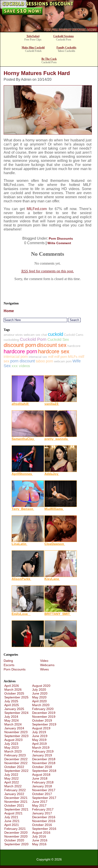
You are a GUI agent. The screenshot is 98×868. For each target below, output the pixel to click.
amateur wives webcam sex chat (25, 334)
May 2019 (39, 740)
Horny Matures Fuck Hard (37, 73)
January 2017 (42, 813)
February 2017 (43, 809)
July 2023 (11, 743)
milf (50, 357)
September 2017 (44, 798)
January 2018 (42, 786)
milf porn (60, 357)
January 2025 (14, 709)
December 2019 (43, 713)
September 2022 (16, 771)
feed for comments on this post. (47, 271)
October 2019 (42, 720)
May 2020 (39, 697)
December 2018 (43, 759)
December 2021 (16, 798)
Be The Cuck (49, 58)
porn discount (22, 361)
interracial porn (16, 357)
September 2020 (16, 844)
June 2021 (12, 821)
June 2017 (39, 801)
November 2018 (43, 763)
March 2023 (13, 751)
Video (44, 660)
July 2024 (11, 716)
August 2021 (13, 813)
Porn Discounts (61, 238)
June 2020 (39, 693)
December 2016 (43, 817)
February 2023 (15, 755)
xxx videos (21, 366)
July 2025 (11, 701)
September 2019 (44, 724)
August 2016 (41, 832)
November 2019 (43, 716)
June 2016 (39, 840)
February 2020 (43, 709)
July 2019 (39, 732)
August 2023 (13, 740)
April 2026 (11, 685)
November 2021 (16, 801)
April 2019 (39, 743)
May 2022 (11, 778)
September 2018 (44, 771)
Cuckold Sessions (63, 36)
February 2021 (15, 828)
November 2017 (43, 790)
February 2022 (15, 790)
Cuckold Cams (73, 334)
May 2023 (11, 747)
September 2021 (16, 809)
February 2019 (43, 751)
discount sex (52, 345)
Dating (8, 660)
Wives (44, 669)
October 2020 (14, 840)
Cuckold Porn (33, 339)
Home (9, 311)
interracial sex (38, 357)
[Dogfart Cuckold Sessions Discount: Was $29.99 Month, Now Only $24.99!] (49, 31)
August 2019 (41, 728)
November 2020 (16, 836)
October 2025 (14, 693)
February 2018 (43, 782)
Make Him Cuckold (33, 47)
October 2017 (42, 794)
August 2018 (41, 774)
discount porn (20, 345)
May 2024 (11, 720)
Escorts (9, 665)
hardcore (73, 346)
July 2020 (39, 689)
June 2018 (39, 778)
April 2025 (11, 705)
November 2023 (16, 732)
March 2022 (13, 786)
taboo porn (44, 361)
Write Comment (59, 243)
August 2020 (41, 685)
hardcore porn (20, 351)
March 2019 (40, 747)
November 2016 (43, 821)
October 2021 (14, 805)
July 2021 (11, 817)
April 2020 (39, 701)
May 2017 (39, 805)
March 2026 (13, 689)
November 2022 (16, 763)
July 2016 (39, 836)
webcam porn (63, 361)
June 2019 (39, 736)
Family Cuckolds (66, 47)
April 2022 (11, 782)
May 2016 (39, 844)
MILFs (72, 357)
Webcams (47, 665)
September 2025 (16, 697)
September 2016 (44, 828)
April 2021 (11, 825)
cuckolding (11, 339)
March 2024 (13, 724)
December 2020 (16, 832)
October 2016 (42, 825)
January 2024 (14, 728)
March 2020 (40, 705)
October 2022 (14, 767)
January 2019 (42, 755)
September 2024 (16, 713)
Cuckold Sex (58, 339)
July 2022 (11, 774)
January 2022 (14, 794)
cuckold (55, 334)
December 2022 (16, 759)
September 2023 (16, 736)
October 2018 (42, 767)
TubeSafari (32, 36)
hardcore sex (53, 351)
